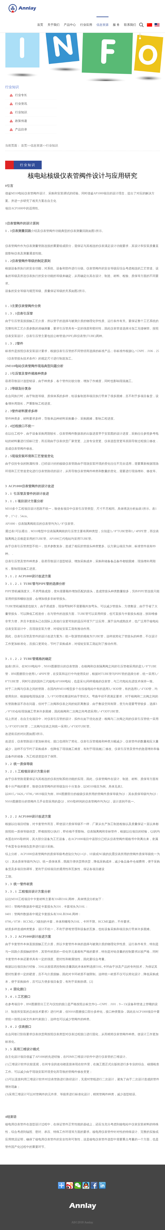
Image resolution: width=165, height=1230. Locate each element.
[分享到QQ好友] (85, 1185)
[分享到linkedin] (102, 1185)
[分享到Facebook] (94, 1185)
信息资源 (37, 145)
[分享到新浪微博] (69, 1185)
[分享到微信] (77, 1185)
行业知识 (52, 145)
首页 (24, 145)
